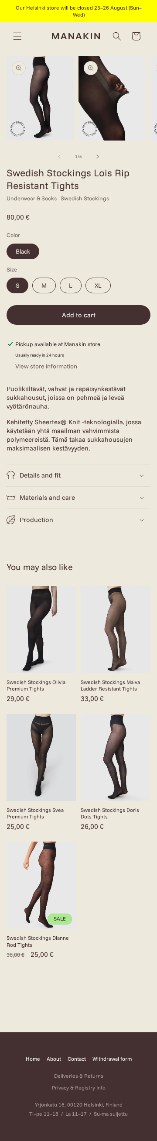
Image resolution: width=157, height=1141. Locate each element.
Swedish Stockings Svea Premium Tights (35, 813)
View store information (46, 366)
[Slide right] (97, 156)
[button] (17, 36)
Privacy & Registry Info (79, 1087)
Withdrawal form (112, 1058)
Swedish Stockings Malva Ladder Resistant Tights (110, 685)
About (54, 1058)
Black (23, 251)
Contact (77, 1058)
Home (33, 1058)
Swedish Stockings (85, 198)
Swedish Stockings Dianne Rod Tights (38, 941)
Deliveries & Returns (78, 1075)
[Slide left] (59, 156)
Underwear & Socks (32, 198)
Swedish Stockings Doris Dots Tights (110, 813)
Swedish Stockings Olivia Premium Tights (36, 685)
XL (98, 285)
